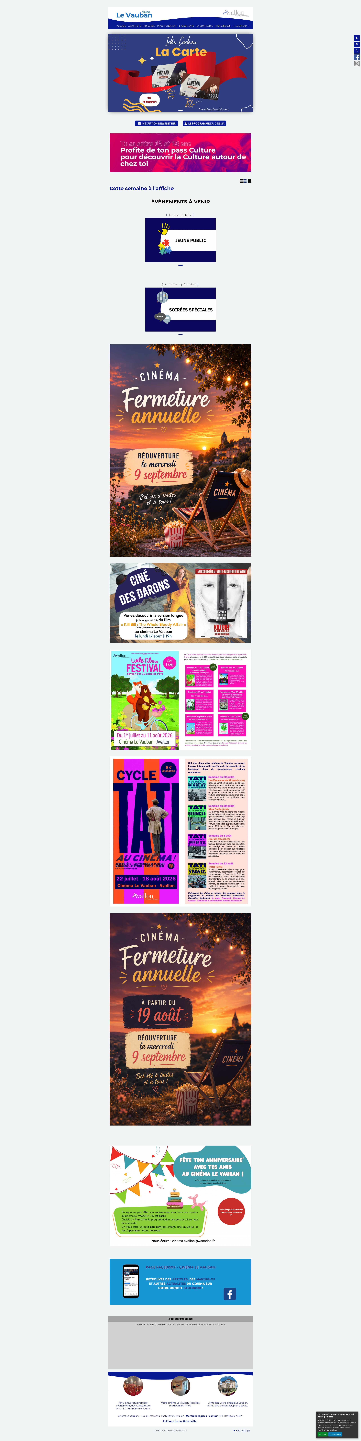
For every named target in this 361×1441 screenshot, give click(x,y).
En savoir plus (335, 1434)
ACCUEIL (121, 26)
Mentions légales (196, 1416)
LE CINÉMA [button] (241, 26)
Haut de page (242, 1430)
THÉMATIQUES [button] (223, 26)
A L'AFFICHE (134, 26)
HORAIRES (149, 26)
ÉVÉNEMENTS (186, 26)
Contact (213, 1416)
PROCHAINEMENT (167, 26)
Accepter (322, 1434)
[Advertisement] (180, 1346)
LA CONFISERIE (204, 26)
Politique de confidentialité (180, 1421)
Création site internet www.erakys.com (171, 1430)
